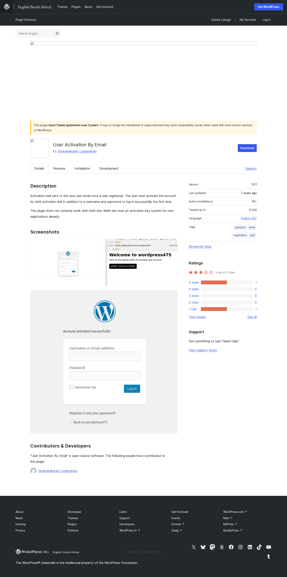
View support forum (203, 350)
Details (39, 168)
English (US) (249, 218)
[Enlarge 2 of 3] (172, 244)
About (19, 511)
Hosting (21, 524)
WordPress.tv (129, 530)
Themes (73, 518)
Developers (127, 524)
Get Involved (179, 511)
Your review (197, 317)
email (252, 227)
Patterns (73, 530)
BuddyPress (232, 530)
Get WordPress (268, 6)
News (19, 518)
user (252, 235)
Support (251, 168)
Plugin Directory (26, 19)
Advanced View (200, 246)
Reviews (59, 168)
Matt (228, 518)
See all (252, 317)
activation (240, 227)
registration (240, 235)
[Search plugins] (57, 33)
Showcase (74, 511)
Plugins (72, 524)
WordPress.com (235, 511)
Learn (123, 511)
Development (109, 168)
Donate (177, 524)
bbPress (230, 524)
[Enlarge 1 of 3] (97, 244)
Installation (82, 168)
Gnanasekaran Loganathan (77, 151)
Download (247, 148)
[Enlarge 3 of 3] (172, 295)
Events (175, 518)
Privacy (20, 530)
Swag (176, 530)
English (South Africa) (66, 552)
